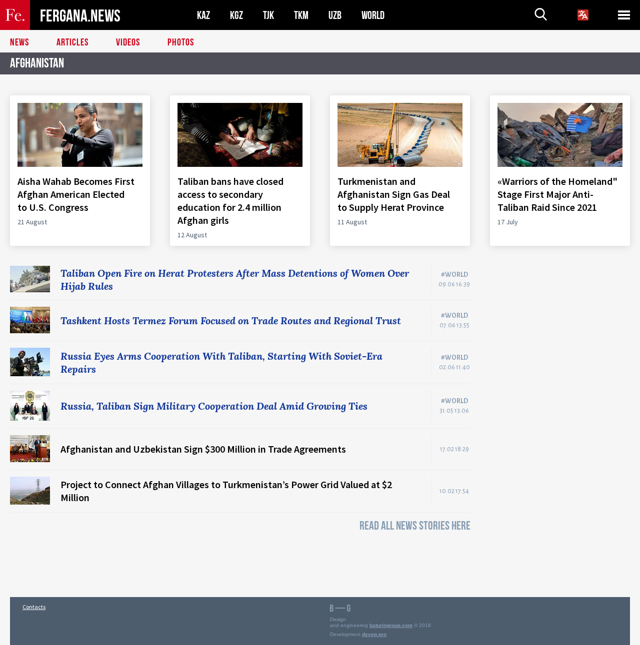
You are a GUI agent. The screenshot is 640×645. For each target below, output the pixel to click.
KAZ (203, 15)
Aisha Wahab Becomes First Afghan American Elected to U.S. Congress (76, 194)
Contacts (34, 607)
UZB (335, 15)
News (19, 42)
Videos (128, 42)
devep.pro (374, 634)
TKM (301, 15)
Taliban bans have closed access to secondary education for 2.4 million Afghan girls (231, 200)
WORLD (373, 15)
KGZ (236, 15)
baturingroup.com (391, 625)
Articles (72, 42)
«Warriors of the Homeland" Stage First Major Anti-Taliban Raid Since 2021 (558, 194)
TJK (268, 15)
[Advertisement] (560, 416)
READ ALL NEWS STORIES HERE (415, 526)
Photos (181, 42)
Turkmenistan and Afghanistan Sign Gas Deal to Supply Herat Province (394, 194)
